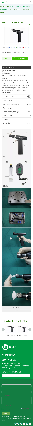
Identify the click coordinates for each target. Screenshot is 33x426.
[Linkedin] (18, 424)
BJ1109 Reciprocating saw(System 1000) (10, 336)
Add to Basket (21, 58)
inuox (3, 420)
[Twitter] (21, 424)
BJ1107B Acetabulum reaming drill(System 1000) (22, 336)
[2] (9, 347)
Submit (6, 413)
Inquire (6, 58)
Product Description (9, 67)
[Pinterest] (30, 424)
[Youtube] (24, 424)
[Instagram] (27, 424)
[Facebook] (15, 424)
